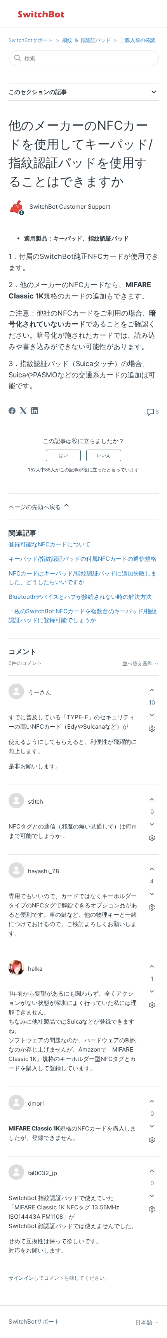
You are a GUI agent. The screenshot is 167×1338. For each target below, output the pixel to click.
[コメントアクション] (152, 728)
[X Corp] (23, 410)
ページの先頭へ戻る (36, 507)
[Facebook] (12, 410)
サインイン (21, 1278)
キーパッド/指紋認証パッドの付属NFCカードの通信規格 (83, 558)
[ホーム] (42, 14)
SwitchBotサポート (31, 40)
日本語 (144, 1322)
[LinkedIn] (34, 410)
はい (63, 455)
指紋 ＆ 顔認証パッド (86, 40)
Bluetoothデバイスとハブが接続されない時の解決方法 (80, 596)
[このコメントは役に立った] (152, 690)
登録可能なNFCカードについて (49, 544)
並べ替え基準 (138, 663)
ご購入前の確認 (137, 40)
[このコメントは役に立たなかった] (152, 715)
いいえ (104, 455)
